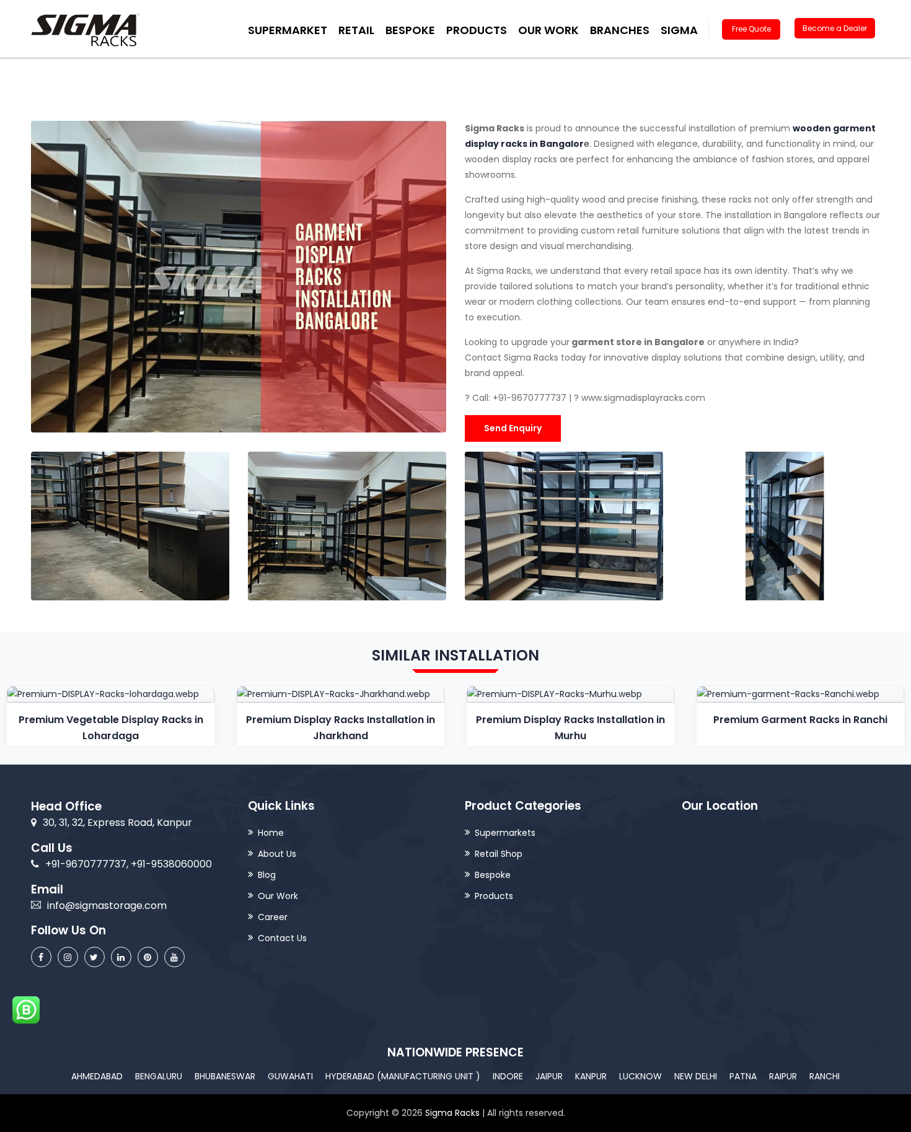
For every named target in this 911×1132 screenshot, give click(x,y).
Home (271, 833)
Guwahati (290, 1076)
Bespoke (410, 30)
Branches (619, 30)
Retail (356, 30)
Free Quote (751, 29)
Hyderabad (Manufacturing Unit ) (402, 1076)
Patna (743, 1076)
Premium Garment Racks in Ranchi (800, 720)
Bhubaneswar (225, 1076)
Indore (508, 1076)
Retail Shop (498, 854)
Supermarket (287, 30)
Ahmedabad (97, 1076)
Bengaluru (158, 1076)
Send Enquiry (513, 428)
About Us (277, 854)
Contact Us (282, 938)
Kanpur (591, 1076)
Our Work (548, 30)
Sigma (679, 30)
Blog (267, 875)
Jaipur (549, 1076)
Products (494, 896)
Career (273, 917)
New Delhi (695, 1076)
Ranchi (824, 1076)
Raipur (783, 1076)
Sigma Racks (452, 1113)
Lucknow (640, 1076)
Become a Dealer (835, 28)
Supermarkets (505, 833)
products (476, 30)
